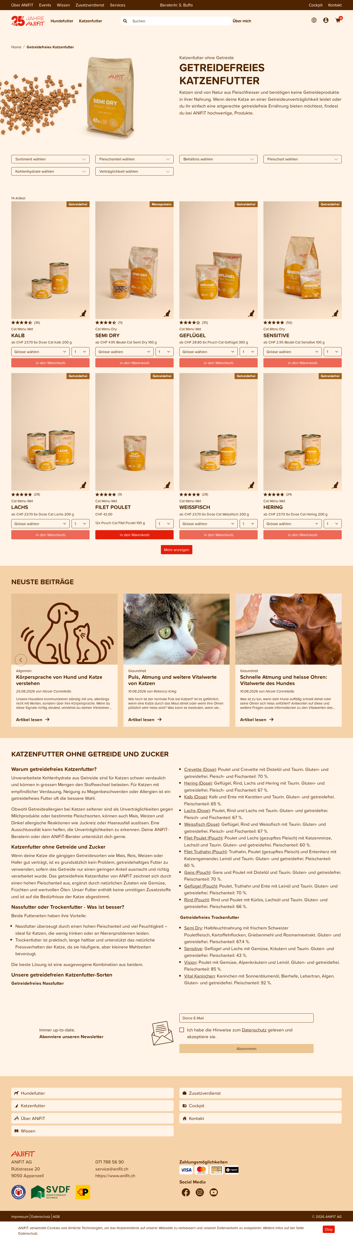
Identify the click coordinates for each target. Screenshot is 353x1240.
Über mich (242, 21)
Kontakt (335, 5)
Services (117, 5)
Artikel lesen (29, 719)
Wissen (63, 5)
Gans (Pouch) (197, 872)
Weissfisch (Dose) (201, 824)
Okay (329, 1229)
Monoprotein (161, 204)
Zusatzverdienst (90, 5)
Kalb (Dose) (195, 796)
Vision (190, 962)
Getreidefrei (78, 204)
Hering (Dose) (198, 783)
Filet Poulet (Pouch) (203, 837)
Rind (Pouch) (196, 899)
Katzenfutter (90, 21)
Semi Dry (193, 927)
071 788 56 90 (109, 1161)
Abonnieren (246, 1048)
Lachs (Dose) (197, 810)
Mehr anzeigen (176, 549)
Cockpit (316, 5)
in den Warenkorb (134, 534)
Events (45, 5)
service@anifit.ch (111, 1168)
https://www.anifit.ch (115, 1175)
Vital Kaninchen (199, 976)
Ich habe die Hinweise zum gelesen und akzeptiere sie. (239, 1033)
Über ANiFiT (22, 5)
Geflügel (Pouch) (200, 886)
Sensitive (193, 948)
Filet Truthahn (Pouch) (205, 851)
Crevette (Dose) (200, 769)
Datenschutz (254, 1029)
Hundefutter (62, 21)
